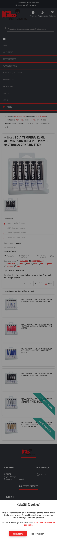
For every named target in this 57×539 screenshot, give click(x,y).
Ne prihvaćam (37, 533)
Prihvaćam (18, 533)
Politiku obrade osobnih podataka (39, 523)
